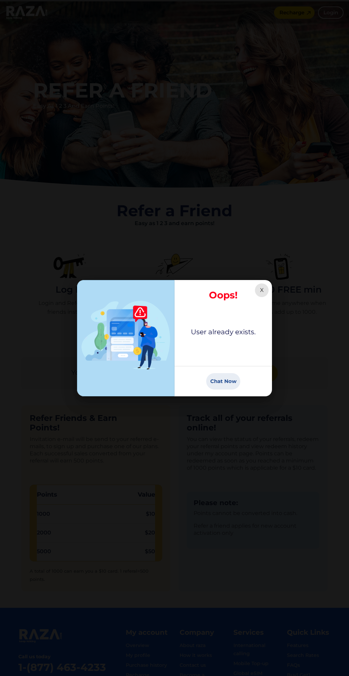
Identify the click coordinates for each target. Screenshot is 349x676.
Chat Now (223, 381)
